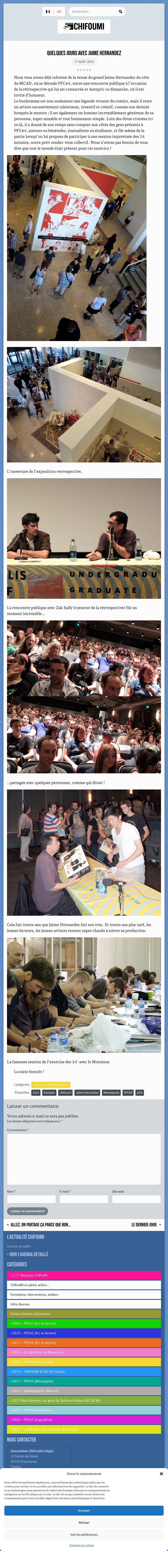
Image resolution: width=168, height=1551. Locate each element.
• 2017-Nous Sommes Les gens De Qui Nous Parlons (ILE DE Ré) (55, 1400)
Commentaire (18, 1130)
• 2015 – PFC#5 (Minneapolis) (31, 1381)
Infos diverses (20, 1304)
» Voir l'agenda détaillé (27, 1254)
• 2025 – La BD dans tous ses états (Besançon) (43, 1429)
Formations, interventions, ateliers (34, 1294)
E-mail (65, 1191)
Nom (11, 1191)
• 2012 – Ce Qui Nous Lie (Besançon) (36, 1352)
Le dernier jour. (144, 1224)
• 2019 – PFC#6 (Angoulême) (31, 1410)
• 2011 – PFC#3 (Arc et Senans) (33, 1343)
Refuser (84, 1522)
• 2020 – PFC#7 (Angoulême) (31, 1420)
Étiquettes (22, 1092)
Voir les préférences (84, 1534)
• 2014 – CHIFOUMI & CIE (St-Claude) (37, 1371)
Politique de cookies (82, 1545)
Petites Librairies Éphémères (30, 1314)
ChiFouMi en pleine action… (29, 1285)
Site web (118, 1191)
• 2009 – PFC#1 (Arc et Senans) (33, 1323)
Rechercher (121, 11)
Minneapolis (111, 1093)
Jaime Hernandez (87, 1093)
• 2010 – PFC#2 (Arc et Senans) (33, 1333)
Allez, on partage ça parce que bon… (41, 1224)
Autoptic (49, 1093)
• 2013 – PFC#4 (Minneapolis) (31, 1362)
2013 (36, 1093)
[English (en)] (59, 11)
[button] (161, 1474)
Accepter (84, 1510)
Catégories (22, 1084)
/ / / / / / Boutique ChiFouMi (28, 1275)
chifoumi (65, 1093)
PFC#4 (128, 1093)
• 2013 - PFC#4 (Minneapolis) (51, 1085)
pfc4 (139, 1093)
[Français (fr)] (48, 11)
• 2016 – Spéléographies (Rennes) (34, 1391)
